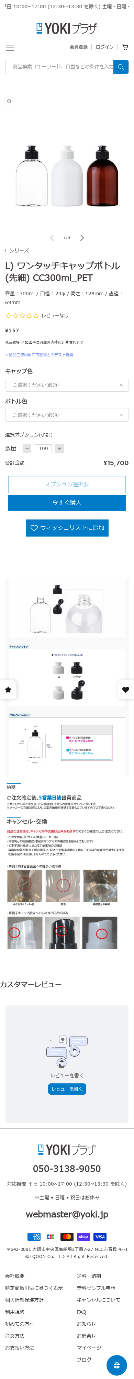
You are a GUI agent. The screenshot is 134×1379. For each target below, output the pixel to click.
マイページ (89, 1348)
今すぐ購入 (67, 503)
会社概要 (14, 1276)
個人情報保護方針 (24, 1300)
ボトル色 (16, 401)
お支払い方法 (19, 1348)
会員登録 (79, 47)
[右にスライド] (82, 237)
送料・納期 (89, 1276)
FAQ (81, 1312)
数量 (10, 449)
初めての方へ (19, 1324)
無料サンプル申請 (96, 1288)
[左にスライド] (51, 237)
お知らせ (86, 1324)
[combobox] (67, 66)
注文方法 (14, 1336)
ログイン (105, 47)
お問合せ (86, 1336)
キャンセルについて (98, 1300)
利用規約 (14, 1312)
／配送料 (28, 342)
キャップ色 (19, 371)
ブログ (84, 1360)
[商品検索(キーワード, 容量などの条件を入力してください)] (121, 67)
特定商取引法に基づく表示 (34, 1288)
